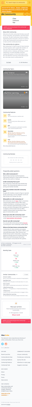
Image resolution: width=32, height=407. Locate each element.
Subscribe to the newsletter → (5, 394)
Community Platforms (6, 360)
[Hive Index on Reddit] (6, 344)
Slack (17, 201)
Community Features (6, 362)
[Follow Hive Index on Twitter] (2, 344)
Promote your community (23, 357)
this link (25, 223)
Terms (2, 377)
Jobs (9, 125)
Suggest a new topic (22, 365)
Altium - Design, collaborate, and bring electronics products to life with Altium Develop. (15, 9)
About (2, 372)
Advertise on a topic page (23, 362)
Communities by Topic (6, 357)
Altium (8, 404)
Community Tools (5, 365)
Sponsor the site (21, 360)
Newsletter (10, 131)
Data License (4, 380)
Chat (9, 115)
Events (9, 120)
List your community (22, 354)
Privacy (3, 374)
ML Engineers (18, 218)
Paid (9, 139)
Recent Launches (5, 354)
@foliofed (7, 347)
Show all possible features (9, 146)
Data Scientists (10, 218)
